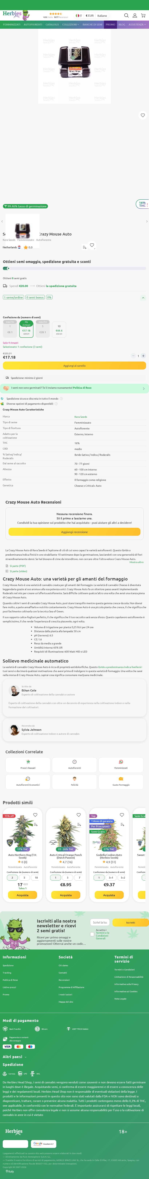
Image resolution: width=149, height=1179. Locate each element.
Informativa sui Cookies (125, 991)
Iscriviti (130, 922)
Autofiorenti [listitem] (33, 24)
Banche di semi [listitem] (92, 24)
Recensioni (64, 979)
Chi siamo (63, 965)
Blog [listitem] (122, 24)
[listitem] (135, 15)
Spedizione (8, 965)
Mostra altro (137, 562)
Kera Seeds (80, 416)
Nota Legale (120, 998)
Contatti (63, 972)
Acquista (23, 895)
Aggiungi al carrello (74, 365)
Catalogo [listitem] (52, 24)
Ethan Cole (29, 690)
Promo (6, 994)
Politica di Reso (10, 979)
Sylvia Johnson (31, 729)
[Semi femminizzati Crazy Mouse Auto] (74, 115)
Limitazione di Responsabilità (128, 976)
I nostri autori (65, 994)
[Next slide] (147, 221)
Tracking (7, 972)
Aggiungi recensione (74, 532)
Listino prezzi (9, 987)
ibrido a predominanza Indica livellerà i (120, 667)
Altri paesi (13, 1057)
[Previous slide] (2, 221)
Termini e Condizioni (124, 969)
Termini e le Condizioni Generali (102, 935)
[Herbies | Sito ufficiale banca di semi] (20, 14)
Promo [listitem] (110, 24)
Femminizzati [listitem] (11, 24)
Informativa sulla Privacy (126, 984)
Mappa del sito (66, 1001)
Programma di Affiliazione (71, 987)
